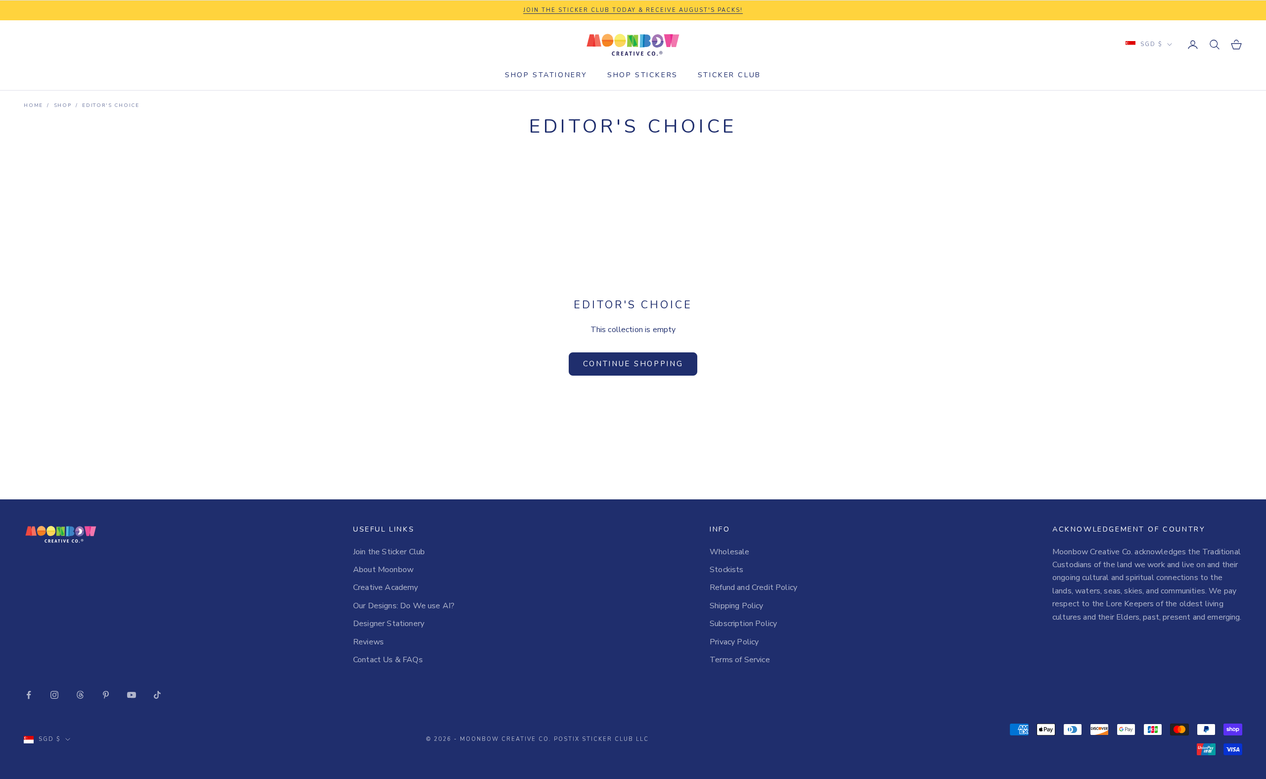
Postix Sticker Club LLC (601, 739)
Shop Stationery (546, 75)
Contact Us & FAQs (388, 659)
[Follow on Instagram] (54, 695)
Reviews (368, 641)
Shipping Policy (736, 605)
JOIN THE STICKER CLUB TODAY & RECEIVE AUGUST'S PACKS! (633, 10)
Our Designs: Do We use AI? (403, 605)
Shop (63, 105)
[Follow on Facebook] (29, 695)
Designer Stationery (388, 623)
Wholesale (729, 551)
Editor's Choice (110, 105)
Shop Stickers (642, 75)
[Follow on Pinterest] (106, 695)
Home (33, 105)
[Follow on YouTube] (131, 695)
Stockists (726, 569)
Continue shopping (633, 364)
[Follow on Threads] (80, 695)
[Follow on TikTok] (157, 695)
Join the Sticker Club (389, 551)
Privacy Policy (734, 641)
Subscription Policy (743, 623)
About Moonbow (383, 569)
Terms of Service (740, 659)
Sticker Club (729, 75)
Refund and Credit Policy (753, 587)
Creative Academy (385, 587)
